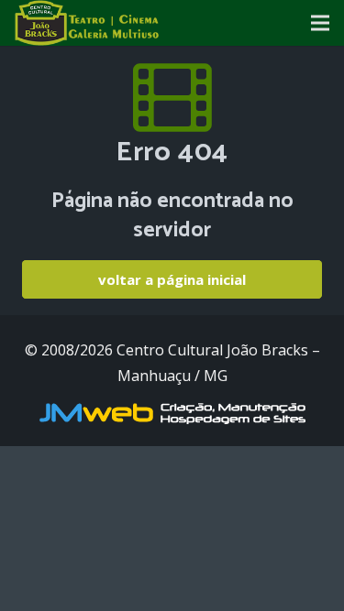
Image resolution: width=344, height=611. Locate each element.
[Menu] (320, 23)
